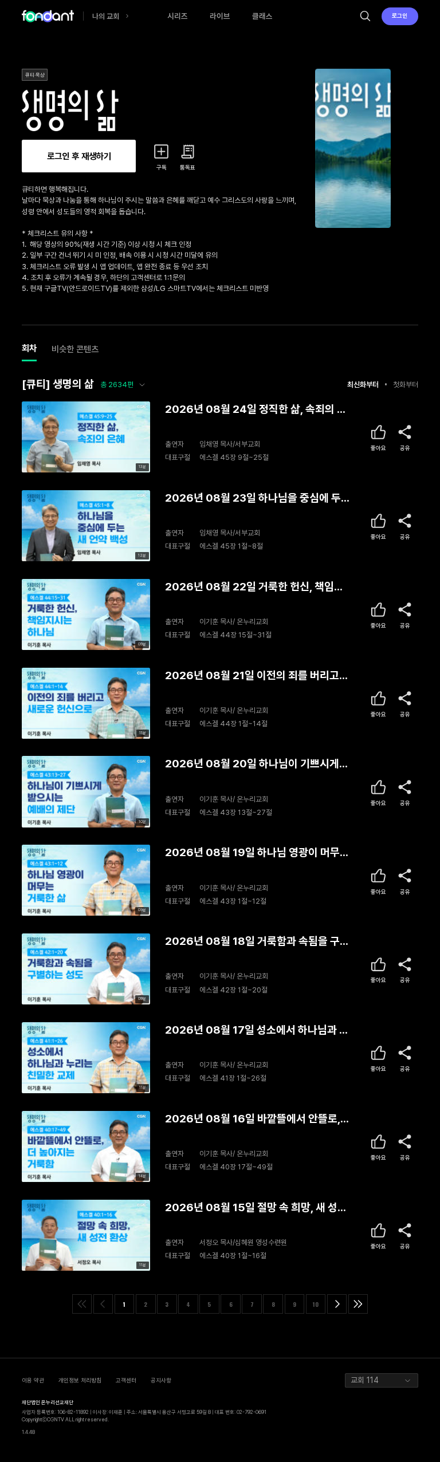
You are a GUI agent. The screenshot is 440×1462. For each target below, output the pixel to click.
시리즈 (177, 16)
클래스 (262, 16)
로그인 (399, 15)
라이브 (220, 16)
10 (316, 1304)
